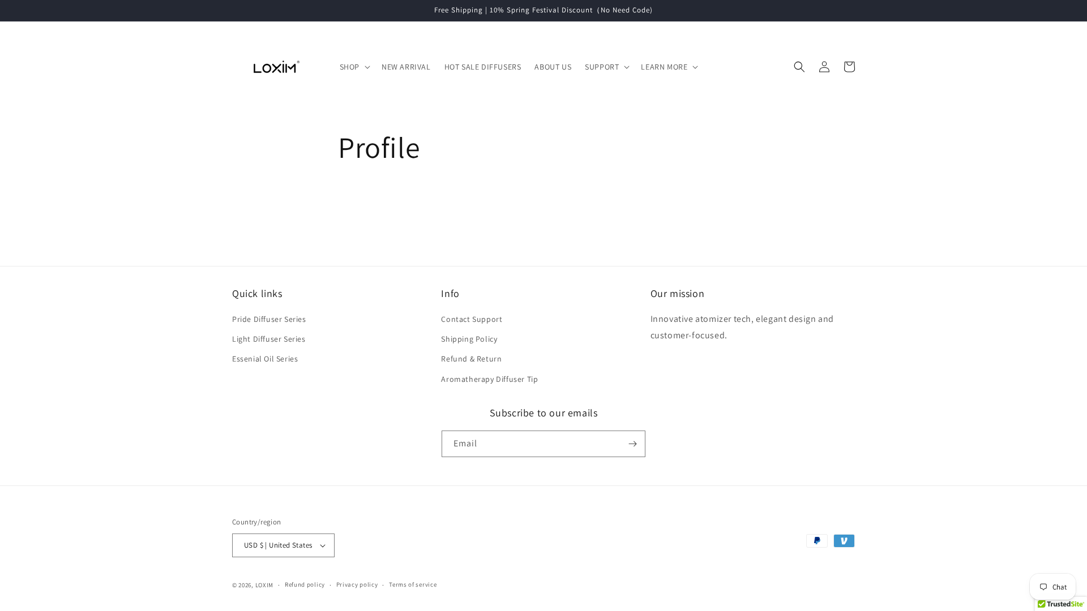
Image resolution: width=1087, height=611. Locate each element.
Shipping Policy (469, 339)
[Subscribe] (632, 444)
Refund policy (305, 584)
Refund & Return (471, 359)
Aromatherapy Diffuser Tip (489, 379)
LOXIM (264, 585)
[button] (354, 67)
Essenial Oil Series (265, 359)
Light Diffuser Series (269, 339)
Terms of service (412, 584)
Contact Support (471, 319)
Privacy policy (357, 584)
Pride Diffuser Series (269, 319)
